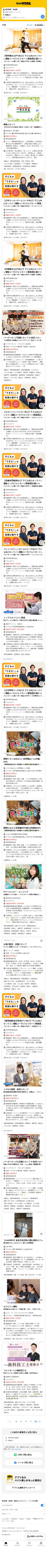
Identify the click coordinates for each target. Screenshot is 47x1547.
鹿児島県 (14, 1518)
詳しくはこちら (16, 1449)
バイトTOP (5, 1518)
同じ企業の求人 (8, 659)
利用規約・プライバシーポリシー (12, 1531)
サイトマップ (21, 1527)
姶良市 (22, 1518)
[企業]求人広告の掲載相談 (31, 1531)
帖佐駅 (29, 1518)
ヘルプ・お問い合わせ (8, 1527)
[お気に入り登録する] (41, 49)
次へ (36, 1421)
